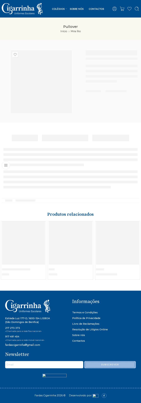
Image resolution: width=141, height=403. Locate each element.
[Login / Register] (114, 8)
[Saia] (70, 242)
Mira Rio (76, 31)
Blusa (100, 269)
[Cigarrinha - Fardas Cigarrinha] (23, 9)
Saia (52, 269)
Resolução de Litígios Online (90, 329)
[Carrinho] (122, 8)
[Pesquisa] (136, 8)
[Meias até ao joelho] (23, 242)
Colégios (58, 9)
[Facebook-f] (104, 395)
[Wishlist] (15, 54)
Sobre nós (77, 9)
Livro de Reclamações (85, 323)
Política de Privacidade (86, 318)
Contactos (96, 9)
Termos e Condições (85, 312)
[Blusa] (117, 242)
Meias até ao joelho (16, 269)
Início (63, 31)
